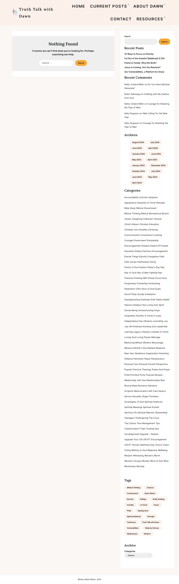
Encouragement (160, 251)
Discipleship (153, 240)
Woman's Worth (152, 455)
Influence (147, 321)
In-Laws (157, 315)
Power (156, 505)
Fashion (143, 267)
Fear (162, 267)
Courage (128, 240)
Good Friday (130, 294)
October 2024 (138, 171)
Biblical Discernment (146, 208)
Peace (147, 358)
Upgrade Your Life (133, 439)
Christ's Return (131, 224)
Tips (158, 423)
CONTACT (121, 19)
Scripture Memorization (136, 391)
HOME (78, 6)
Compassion (147, 235)
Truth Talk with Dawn (36, 13)
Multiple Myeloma (156, 348)
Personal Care (131, 364)
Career (127, 219)
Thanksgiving (141, 418)
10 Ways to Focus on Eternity (139, 54)
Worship (140, 466)
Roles (134, 385)
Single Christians (150, 396)
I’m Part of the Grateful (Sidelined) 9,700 (144, 58)
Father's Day (153, 267)
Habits (159, 299)
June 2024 (137, 177)
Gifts (138, 288)
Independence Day (133, 321)
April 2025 (152, 159)
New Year (129, 353)
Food (164, 278)
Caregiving (137, 219)
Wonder (145, 461)
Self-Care (153, 391)
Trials (142, 428)
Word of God (156, 461)
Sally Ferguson (131, 113)
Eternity (143, 256)
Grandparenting (132, 299)
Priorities (134, 375)
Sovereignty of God (134, 401)
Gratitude (145, 299)
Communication (132, 235)
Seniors (162, 391)
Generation (129, 288)
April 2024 (137, 183)
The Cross (154, 418)
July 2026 (154, 142)
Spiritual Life (130, 412)
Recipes (158, 375)
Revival (127, 385)
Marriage (155, 337)
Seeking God (143, 511)
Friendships (142, 283)
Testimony (131, 522)
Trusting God (152, 428)
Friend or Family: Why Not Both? (140, 63)
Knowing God (149, 326)
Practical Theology (142, 369)
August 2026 (138, 142)
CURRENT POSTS (108, 6)
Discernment (140, 240)
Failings (143, 499)
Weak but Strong (152, 528)
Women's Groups (132, 461)
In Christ (149, 315)
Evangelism (153, 256)
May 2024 (152, 177)
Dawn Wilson (150, 493)
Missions (128, 348)
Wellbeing (162, 450)
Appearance (130, 202)
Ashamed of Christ (146, 202)
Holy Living (147, 305)
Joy (166, 321)
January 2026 (138, 154)
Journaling (158, 321)
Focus (158, 278)
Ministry (147, 342)
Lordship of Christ (159, 332)
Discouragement (132, 245)
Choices (158, 219)
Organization (152, 353)
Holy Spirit (159, 305)
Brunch (165, 213)
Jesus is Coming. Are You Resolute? (142, 67)
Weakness (152, 450)
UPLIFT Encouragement (155, 439)
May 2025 (136, 159)
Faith (161, 256)
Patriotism (139, 358)
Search (127, 36)
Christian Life (130, 229)
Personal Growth (147, 364)
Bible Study (130, 208)
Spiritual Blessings (133, 407)
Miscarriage (157, 342)
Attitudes (160, 202)
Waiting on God (139, 450)
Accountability (131, 197)
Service (128, 396)
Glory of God (147, 288)
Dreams (153, 245)
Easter (165, 245)
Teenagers (129, 418)
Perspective (162, 364)
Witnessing (138, 455)
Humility (140, 315)
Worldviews (130, 466)
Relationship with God (135, 380)
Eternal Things (131, 256)
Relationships (153, 380)
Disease (145, 245)
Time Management (146, 423)
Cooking (158, 235)
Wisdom (128, 455)
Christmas (153, 229)
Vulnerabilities (133, 528)
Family (153, 262)
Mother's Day (140, 348)
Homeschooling (146, 310)
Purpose (150, 375)
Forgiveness (130, 283)
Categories (129, 551)
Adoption (153, 197)
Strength (150, 516)
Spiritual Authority (153, 401)
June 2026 (137, 148)
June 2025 (156, 154)
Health (166, 299)
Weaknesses (132, 534)
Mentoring (129, 342)
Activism (143, 197)
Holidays (136, 305)
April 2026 (153, 148)
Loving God (130, 337)
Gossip (140, 294)
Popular (128, 369)
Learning (128, 332)
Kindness (137, 326)
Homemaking (130, 310)
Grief (152, 299)
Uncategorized (131, 434)
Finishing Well (140, 278)
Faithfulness (143, 262)
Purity (142, 375)
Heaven (128, 305)
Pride (126, 375)
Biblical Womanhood (151, 213)
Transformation (131, 428)
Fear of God (130, 272)
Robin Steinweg (132, 94)
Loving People (144, 337)
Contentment (132, 493)
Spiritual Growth (151, 407)
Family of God (131, 267)
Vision (166, 444)
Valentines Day (147, 444)
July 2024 (155, 171)
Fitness (151, 278)
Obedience (140, 353)
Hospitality (129, 315)
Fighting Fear (155, 272)
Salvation (152, 385)
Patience (128, 358)
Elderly (138, 251)
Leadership (162, 326)
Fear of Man (143, 272)
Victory (158, 444)
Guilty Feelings (159, 499)
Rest (163, 380)
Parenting (164, 353)
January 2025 (138, 165)
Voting (127, 450)
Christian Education (149, 224)
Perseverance (157, 358)
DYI (159, 245)
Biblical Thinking (132, 213)
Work (166, 461)
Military (138, 342)
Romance (142, 385)
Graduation (150, 294)
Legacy (137, 332)
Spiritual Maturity (145, 412)
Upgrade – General (149, 434)
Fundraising (154, 283)
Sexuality (136, 396)
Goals (158, 288)
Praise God (157, 369)
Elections (146, 251)
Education (129, 251)
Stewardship (161, 412)
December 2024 (158, 165)
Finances (128, 278)
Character (148, 219)
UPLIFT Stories (131, 444)
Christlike (142, 229)
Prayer (166, 369)
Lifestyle (145, 332)
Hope (157, 310)
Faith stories (130, 262)
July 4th (128, 326)
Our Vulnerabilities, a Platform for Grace (144, 71)
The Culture (130, 423)
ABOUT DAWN (148, 6)
